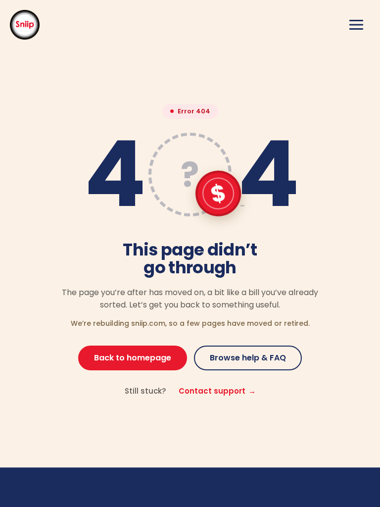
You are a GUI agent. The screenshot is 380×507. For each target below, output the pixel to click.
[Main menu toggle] (356, 25)
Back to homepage (132, 357)
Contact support (217, 391)
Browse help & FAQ (248, 357)
